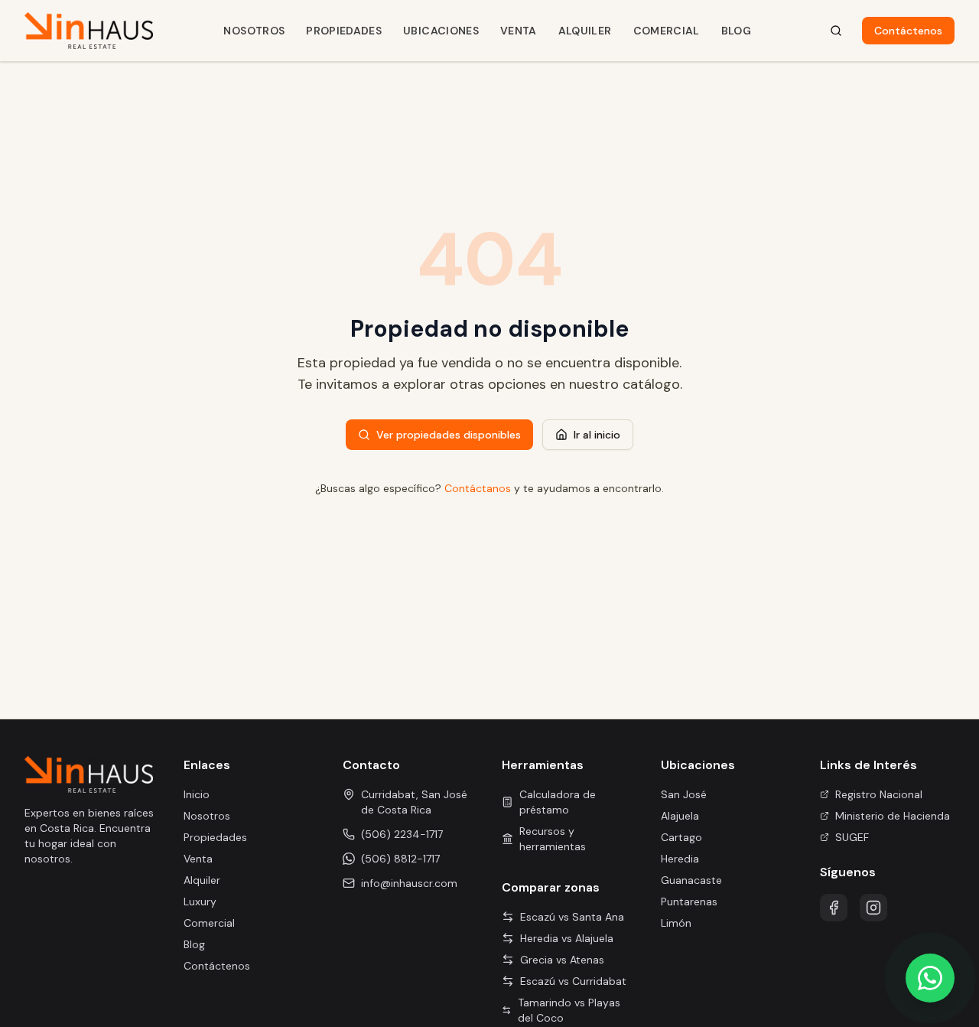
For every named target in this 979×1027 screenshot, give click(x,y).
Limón (676, 923)
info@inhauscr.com (409, 883)
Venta (518, 30)
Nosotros (254, 30)
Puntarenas (689, 901)
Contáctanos (477, 488)
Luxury (200, 901)
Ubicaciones (441, 30)
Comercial (666, 30)
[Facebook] (833, 907)
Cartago (681, 837)
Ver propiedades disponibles (448, 435)
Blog (736, 30)
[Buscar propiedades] (836, 30)
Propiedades (344, 30)
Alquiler (585, 30)
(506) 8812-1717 (400, 859)
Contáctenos (908, 30)
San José (684, 794)
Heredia (680, 859)
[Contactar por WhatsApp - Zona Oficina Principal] (930, 978)
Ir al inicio (597, 435)
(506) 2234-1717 (402, 834)
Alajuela (680, 816)
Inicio (197, 794)
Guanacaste (691, 880)
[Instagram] (873, 907)
